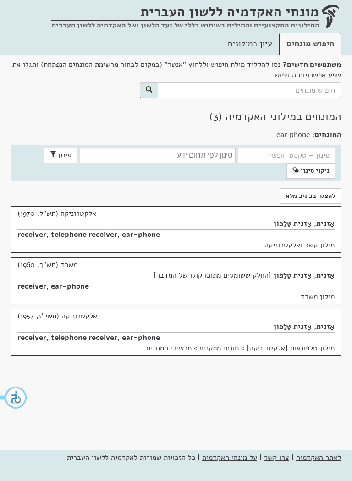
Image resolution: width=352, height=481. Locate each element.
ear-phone (141, 235)
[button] (14, 397)
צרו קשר (276, 458)
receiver (31, 235)
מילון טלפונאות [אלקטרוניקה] (291, 348)
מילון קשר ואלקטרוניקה (299, 245)
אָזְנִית (325, 224)
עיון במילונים (250, 43)
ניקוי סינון (314, 170)
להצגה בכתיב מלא (310, 195)
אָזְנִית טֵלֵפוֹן (293, 224)
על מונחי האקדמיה (229, 458)
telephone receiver (84, 235)
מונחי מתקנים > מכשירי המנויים (192, 348)
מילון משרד (318, 297)
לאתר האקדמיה (318, 458)
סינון (64, 155)
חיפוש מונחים (310, 43)
